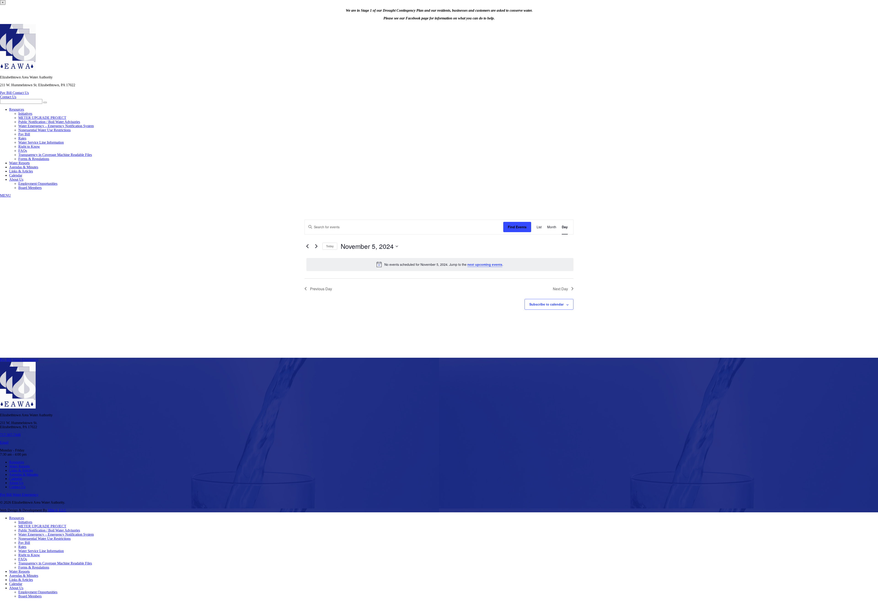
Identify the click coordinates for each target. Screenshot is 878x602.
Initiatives (25, 114)
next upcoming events (484, 264)
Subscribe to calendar (546, 304)
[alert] (439, 264)
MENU (5, 195)
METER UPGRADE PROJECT (42, 118)
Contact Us (21, 93)
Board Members (30, 188)
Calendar (15, 175)
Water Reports (19, 163)
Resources (16, 109)
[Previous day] (307, 246)
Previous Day (321, 288)
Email (4, 442)
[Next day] (316, 246)
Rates (22, 138)
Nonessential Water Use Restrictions (44, 130)
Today (330, 246)
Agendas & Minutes (23, 167)
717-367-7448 (10, 435)
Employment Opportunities (37, 183)
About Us (16, 179)
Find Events (517, 227)
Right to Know (29, 146)
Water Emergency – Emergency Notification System (56, 126)
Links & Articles (21, 171)
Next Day (560, 288)
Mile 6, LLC (57, 510)
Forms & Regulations (33, 159)
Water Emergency (25, 360)
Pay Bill (6, 93)
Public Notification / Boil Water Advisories (49, 122)
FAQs (22, 151)
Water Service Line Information (41, 142)
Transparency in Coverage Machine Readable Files (55, 155)
